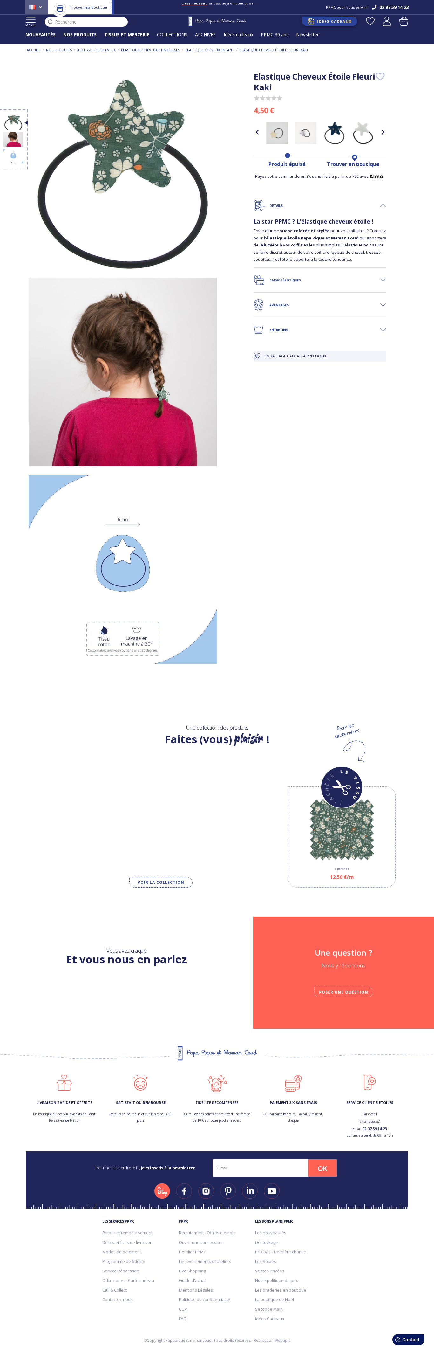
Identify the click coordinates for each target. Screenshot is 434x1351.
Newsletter (307, 34)
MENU (30, 25)
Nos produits (59, 49)
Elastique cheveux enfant (209, 49)
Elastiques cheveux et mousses (150, 49)
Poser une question (343, 992)
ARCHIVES (205, 34)
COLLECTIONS (172, 34)
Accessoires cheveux (96, 49)
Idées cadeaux (238, 34)
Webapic (282, 1340)
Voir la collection (161, 882)
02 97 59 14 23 (374, 1129)
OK (322, 1168)
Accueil (34, 49)
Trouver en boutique (353, 164)
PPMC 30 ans (274, 34)
